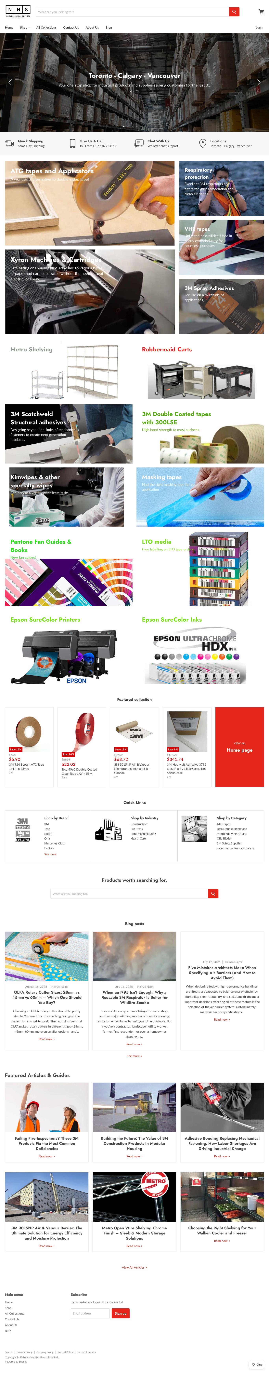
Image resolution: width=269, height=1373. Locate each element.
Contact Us (71, 27)
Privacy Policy (24, 1352)
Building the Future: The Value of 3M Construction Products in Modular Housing (134, 1143)
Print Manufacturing (143, 833)
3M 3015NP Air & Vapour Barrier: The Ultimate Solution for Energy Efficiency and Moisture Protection (46, 1233)
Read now (46, 1039)
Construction (139, 824)
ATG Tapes (224, 824)
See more (50, 854)
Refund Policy (65, 1352)
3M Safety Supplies (229, 843)
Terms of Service (86, 1352)
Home (9, 27)
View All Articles (133, 1267)
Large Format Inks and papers (235, 848)
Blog (109, 27)
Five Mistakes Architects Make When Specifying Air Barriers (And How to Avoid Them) (222, 973)
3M (46, 824)
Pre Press (137, 828)
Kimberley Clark (54, 843)
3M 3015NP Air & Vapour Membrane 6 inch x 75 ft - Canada (132, 768)
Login (259, 27)
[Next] (258, 82)
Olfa (47, 838)
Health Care (138, 838)
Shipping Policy (45, 1352)
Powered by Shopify (16, 1361)
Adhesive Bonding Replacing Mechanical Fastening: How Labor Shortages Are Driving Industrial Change (222, 1143)
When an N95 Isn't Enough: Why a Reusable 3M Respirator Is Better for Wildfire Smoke (134, 997)
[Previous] (11, 82)
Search (8, 1352)
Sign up (120, 1313)
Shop (24, 27)
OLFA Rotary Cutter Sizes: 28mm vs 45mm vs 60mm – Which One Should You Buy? (47, 997)
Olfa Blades (224, 838)
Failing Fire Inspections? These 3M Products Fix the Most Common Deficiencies (47, 1143)
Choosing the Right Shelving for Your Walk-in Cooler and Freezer (222, 1230)
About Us (92, 27)
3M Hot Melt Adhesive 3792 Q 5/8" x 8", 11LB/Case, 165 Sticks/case (186, 768)
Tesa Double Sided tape (232, 828)
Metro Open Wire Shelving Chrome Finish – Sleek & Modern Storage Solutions (134, 1233)
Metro (48, 833)
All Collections (46, 27)
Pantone (49, 848)
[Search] (234, 11)
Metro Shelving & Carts (232, 833)
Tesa (47, 828)
